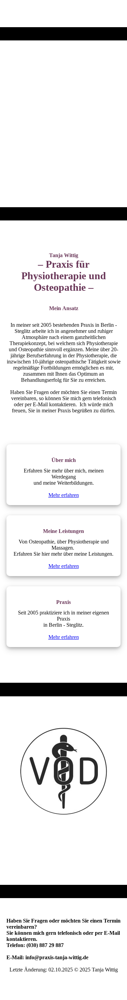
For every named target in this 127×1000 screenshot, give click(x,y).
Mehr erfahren (63, 495)
